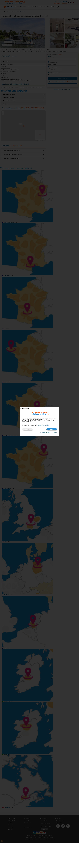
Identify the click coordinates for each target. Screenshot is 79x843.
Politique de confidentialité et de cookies (48, 432)
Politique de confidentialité (43, 425)
